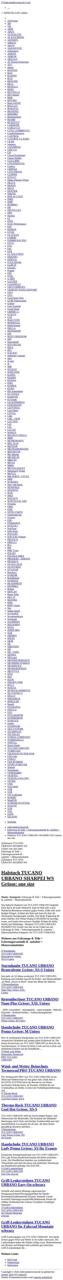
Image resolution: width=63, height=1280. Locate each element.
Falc (9, 248)
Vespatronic (13, 770)
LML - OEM (13, 418)
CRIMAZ (12, 169)
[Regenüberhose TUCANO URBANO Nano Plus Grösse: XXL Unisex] (13, 992)
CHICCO (12, 150)
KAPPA (11, 375)
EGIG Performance (16, 224)
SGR (9, 633)
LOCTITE (12, 421)
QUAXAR (12, 569)
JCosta (10, 361)
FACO (10, 243)
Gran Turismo (14, 306)
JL (8, 364)
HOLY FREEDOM (16, 336)
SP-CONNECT (15, 693)
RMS (10, 602)
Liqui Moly (12, 410)
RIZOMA (12, 600)
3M (9, 23)
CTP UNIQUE (14, 171)
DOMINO (12, 204)
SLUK (10, 679)
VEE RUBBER (15, 762)
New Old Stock (14, 484)
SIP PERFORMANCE (18, 660)
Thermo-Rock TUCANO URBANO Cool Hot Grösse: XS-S (29, 1107)
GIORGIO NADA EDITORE (22, 289)
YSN (9, 808)
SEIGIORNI (13, 624)
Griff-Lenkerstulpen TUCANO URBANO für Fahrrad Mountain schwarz (27, 1226)
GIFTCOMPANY (16, 287)
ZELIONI (12, 816)
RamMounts (13, 578)
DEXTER (12, 191)
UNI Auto (12, 756)
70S (9, 26)
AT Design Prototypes (18, 62)
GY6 (9, 317)
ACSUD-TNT (14, 34)
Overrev (11, 517)
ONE (10, 509)
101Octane (12, 21)
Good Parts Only (15, 298)
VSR (9, 792)
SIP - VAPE (13, 652)
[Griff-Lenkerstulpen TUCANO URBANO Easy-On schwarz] (13, 1174)
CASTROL (13, 136)
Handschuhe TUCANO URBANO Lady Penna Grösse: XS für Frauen (29, 1146)
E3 (8, 218)
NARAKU (12, 482)
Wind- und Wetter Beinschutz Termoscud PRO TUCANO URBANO (31, 1068)
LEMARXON (14, 405)
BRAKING (13, 111)
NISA (10, 495)
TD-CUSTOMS (15, 729)
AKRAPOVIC (14, 48)
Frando (10, 270)
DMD (10, 199)
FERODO (12, 257)
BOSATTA (13, 108)
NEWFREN (13, 487)
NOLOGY (12, 498)
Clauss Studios (14, 158)
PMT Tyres (12, 550)
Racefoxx (12, 572)
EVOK (10, 232)
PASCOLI (12, 526)
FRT (9, 273)
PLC (9, 545)
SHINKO (12, 635)
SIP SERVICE (14, 665)
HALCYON (13, 320)
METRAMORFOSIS (17, 449)
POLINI (11, 553)
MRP (10, 479)
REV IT (11, 597)
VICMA (11, 781)
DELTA (11, 182)
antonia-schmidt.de (43, 1277)
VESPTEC (12, 775)
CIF (9, 152)
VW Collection (14, 794)
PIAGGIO (12, 534)
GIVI (10, 292)
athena (10, 67)
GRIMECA (13, 311)
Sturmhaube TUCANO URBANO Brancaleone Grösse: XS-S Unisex (27, 968)
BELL (10, 84)
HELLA (11, 328)
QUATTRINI (14, 567)
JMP (9, 366)
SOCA (10, 685)
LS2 (9, 424)
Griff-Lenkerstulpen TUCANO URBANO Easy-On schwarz (25, 1182)
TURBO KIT (14, 751)
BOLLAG (12, 106)
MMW (10, 465)
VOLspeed (12, 786)
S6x (9, 608)
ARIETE (11, 53)
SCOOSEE (13, 613)
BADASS (12, 70)
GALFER (12, 281)
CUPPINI (12, 174)
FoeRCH (11, 265)
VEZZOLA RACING (18, 778)
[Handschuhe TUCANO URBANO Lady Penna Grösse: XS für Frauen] (13, 1137)
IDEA (10, 347)
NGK (10, 493)
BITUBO (12, 100)
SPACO (11, 696)
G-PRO (11, 278)
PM (9, 547)
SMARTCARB (15, 682)
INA (9, 350)
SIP (9, 649)
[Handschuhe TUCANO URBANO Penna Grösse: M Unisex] (13, 1020)
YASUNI (12, 805)
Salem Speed (13, 611)
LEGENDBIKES (16, 402)
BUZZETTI (13, 122)
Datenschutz (13, 1262)
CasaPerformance (15, 133)
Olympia (11, 504)
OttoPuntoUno (14, 515)
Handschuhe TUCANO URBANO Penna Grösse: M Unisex (27, 1029)
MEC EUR (12, 443)
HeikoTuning (13, 325)
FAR (9, 251)
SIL (9, 644)
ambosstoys (13, 51)
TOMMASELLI (15, 740)
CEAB (10, 141)
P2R (9, 520)
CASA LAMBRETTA (18, 130)
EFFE (10, 221)
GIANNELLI (14, 284)
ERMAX (11, 229)
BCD (10, 78)
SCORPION (13, 622)
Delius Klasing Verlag (18, 180)
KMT (10, 383)
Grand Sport (13, 309)
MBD (10, 438)
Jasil (9, 358)
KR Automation (15, 391)
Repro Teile (13, 594)
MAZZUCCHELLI (17, 435)
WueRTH (12, 800)
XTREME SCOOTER (18, 803)
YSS (9, 811)
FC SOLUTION (15, 254)
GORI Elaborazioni (16, 300)
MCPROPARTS (15, 440)
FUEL (10, 276)
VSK (9, 789)
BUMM (11, 119)
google (4, 1274)
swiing (10, 723)
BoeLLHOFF (14, 103)
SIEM (10, 641)
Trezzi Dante (13, 745)
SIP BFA (11, 654)
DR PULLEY (14, 210)
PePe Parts (12, 531)
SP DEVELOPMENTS (18, 690)
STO (9, 712)
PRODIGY (13, 561)
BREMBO (12, 114)
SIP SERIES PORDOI (18, 663)
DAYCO (11, 177)
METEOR (12, 446)
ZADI (10, 814)
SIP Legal (12, 657)
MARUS (11, 432)
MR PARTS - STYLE (18, 476)
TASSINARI (13, 726)
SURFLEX (13, 720)
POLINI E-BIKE (15, 556)
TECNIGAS (13, 734)
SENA (10, 627)
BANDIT (12, 75)
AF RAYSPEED (15, 37)
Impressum (12, 1265)
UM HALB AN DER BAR (20, 753)
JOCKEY (12, 369)
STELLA (12, 709)
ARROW (12, 56)
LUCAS (11, 429)
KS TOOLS (13, 394)
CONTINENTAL (16, 163)
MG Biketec (13, 454)
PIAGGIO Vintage (16, 536)
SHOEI (11, 638)
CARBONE (13, 125)
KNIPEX (12, 386)
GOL (10, 295)
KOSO (10, 388)
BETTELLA (13, 92)
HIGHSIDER (14, 331)
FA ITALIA (13, 235)
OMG (10, 506)
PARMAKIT (13, 523)
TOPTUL (12, 742)
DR (9, 207)
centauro (11, 144)
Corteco (11, 166)
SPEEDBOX (13, 698)
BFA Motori (13, 95)
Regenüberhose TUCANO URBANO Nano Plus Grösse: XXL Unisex (30, 1001)
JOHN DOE (13, 372)
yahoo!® (22, 1274)
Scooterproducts (15, 616)
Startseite (11, 822)
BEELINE (12, 81)
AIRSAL (11, 42)
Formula (11, 268)
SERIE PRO (13, 630)
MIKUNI (12, 460)
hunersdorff (13, 342)
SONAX (11, 687)
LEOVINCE (13, 407)
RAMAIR (12, 575)
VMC (10, 783)
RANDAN (12, 580)
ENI (9, 226)
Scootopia (12, 619)
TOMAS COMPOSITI (18, 737)
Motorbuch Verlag (16, 471)
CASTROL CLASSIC (18, 139)
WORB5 (11, 797)
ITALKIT (12, 353)
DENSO (11, 185)
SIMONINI (13, 646)
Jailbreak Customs (16, 355)
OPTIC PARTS (15, 512)
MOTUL (11, 473)
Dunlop (11, 215)
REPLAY (12, 591)
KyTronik (12, 399)
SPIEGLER (13, 701)
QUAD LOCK (14, 564)
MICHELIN (13, 457)
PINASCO (12, 539)
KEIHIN (11, 377)
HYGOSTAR (14, 344)
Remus (10, 589)
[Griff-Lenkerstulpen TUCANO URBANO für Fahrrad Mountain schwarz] (13, 1215)
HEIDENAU (13, 322)
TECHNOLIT (14, 731)
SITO (10, 674)
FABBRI (11, 237)
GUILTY (12, 314)
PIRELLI (12, 542)
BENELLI (12, 86)
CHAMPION (14, 147)
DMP (10, 202)
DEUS (10, 188)
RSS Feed (12, 1259)
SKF (9, 676)
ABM (10, 29)
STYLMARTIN (15, 715)
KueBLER (12, 397)
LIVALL (11, 413)
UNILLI (11, 759)
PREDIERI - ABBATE (18, 558)
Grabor (10, 303)
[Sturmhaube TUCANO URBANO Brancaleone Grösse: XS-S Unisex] (13, 959)
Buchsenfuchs (14, 117)
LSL (9, 427)
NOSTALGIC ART (17, 501)
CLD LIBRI (13, 160)
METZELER (13, 451)
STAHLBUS (13, 707)
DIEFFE (11, 193)
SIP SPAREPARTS (16, 668)
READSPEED (14, 583)
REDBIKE (12, 586)
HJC (9, 333)
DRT (9, 213)
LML (10, 416)
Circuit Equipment (16, 155)
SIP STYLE (13, 671)
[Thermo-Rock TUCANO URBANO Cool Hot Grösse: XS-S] (13, 1098)
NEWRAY (12, 490)
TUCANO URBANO (18, 748)
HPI (9, 339)
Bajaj (9, 73)
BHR (10, 97)
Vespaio (11, 767)
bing (11, 1274)
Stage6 (10, 704)
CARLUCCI (13, 128)
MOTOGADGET (16, 468)
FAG (9, 246)
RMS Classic (13, 605)
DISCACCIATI (15, 196)
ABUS (10, 31)
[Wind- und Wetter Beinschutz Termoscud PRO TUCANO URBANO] (13, 1059)
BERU (10, 89)
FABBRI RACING (16, 240)
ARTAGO (12, 59)
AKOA (11, 45)
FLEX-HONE (14, 262)
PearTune (12, 528)
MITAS (11, 462)
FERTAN (12, 259)
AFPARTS (12, 40)
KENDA (11, 380)
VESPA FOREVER (17, 764)
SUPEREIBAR (15, 718)
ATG (9, 64)
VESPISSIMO (14, 773)
